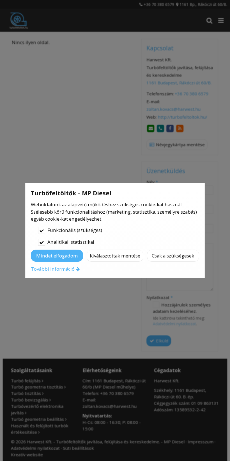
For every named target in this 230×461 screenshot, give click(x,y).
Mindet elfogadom (57, 255)
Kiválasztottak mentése (115, 255)
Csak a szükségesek (173, 255)
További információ (53, 269)
